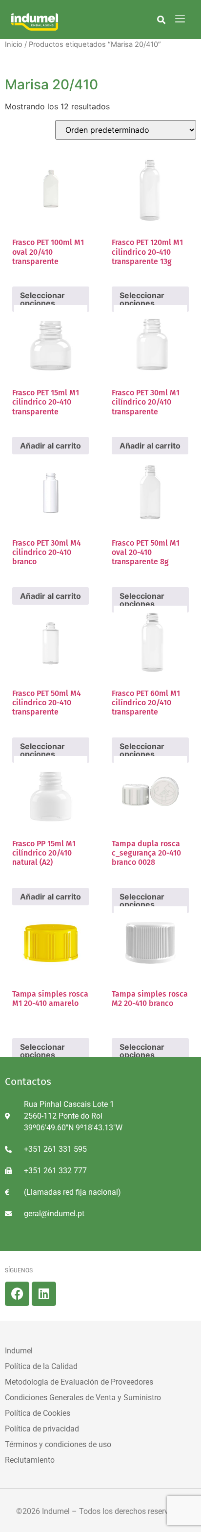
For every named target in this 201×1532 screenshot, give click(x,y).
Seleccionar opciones (42, 1051)
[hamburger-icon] (180, 19)
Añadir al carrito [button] (50, 445)
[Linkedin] (44, 1294)
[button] (161, 19)
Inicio (13, 44)
